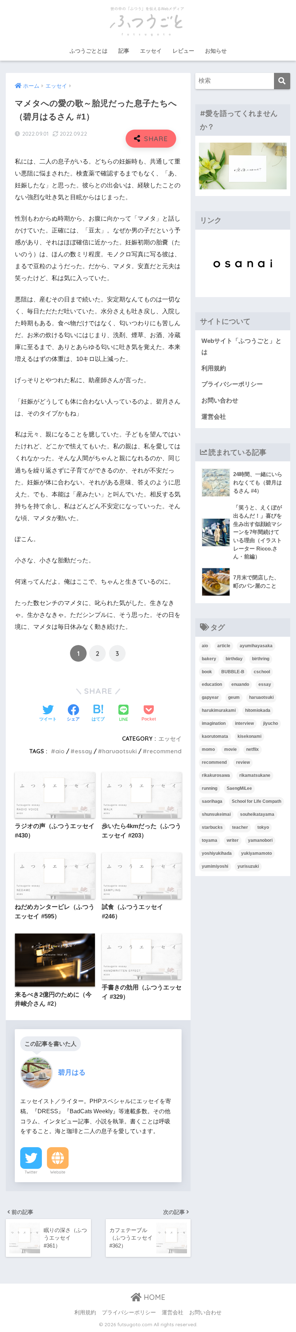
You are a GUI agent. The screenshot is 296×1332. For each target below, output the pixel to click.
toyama (209, 840)
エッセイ (151, 51)
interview (244, 723)
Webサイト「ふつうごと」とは (241, 347)
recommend (164, 751)
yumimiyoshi (215, 866)
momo (208, 749)
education (212, 684)
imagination (214, 723)
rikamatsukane (254, 775)
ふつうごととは (89, 51)
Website (57, 1172)
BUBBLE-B (232, 671)
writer (233, 840)
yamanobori (260, 840)
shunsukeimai (216, 814)
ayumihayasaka (256, 645)
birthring (260, 658)
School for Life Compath (256, 801)
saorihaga (212, 801)
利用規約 (213, 368)
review (243, 762)
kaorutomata (215, 736)
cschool (262, 671)
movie (230, 749)
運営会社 (213, 416)
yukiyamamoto (256, 853)
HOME (153, 1297)
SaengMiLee (239, 788)
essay (83, 751)
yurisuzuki (248, 866)
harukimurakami (219, 710)
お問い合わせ (219, 400)
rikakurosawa (216, 775)
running (209, 788)
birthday (234, 658)
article (223, 645)
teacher (240, 827)
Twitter (31, 1172)
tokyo (263, 827)
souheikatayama (257, 814)
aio (60, 751)
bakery (209, 658)
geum (234, 697)
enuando (240, 684)
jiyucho (270, 723)
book (207, 671)
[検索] (282, 81)
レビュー (183, 51)
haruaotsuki (119, 751)
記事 (123, 51)
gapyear (210, 697)
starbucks (212, 827)
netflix (252, 749)
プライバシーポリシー (232, 384)
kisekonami (249, 736)
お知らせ (216, 51)
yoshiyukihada (217, 853)
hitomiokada (257, 710)
